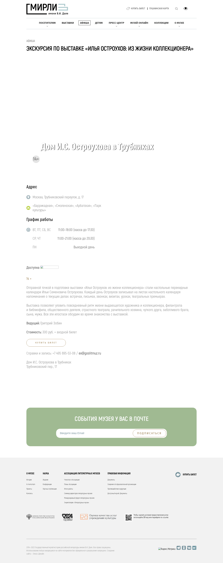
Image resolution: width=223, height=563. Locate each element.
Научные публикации (50, 489)
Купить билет (138, 8)
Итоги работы (68, 489)
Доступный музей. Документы (117, 493)
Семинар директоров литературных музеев (78, 493)
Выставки (68, 22)
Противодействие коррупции (117, 489)
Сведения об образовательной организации (122, 484)
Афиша (84, 22)
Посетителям (47, 22)
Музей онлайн (139, 22)
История (29, 480)
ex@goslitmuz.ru (90, 353)
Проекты (29, 489)
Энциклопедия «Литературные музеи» (76, 502)
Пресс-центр (116, 22)
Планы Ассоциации (70, 484)
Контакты (29, 493)
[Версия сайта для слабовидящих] (185, 8)
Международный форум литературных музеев (79, 498)
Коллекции (161, 22)
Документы (111, 480)
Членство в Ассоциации (71, 480)
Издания (45, 480)
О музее (179, 22)
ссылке (165, 517)
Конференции (47, 484)
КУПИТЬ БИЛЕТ (190, 474)
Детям (99, 22)
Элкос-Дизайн (38, 554)
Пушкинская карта (159, 8)
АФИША (30, 41)
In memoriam (30, 484)
